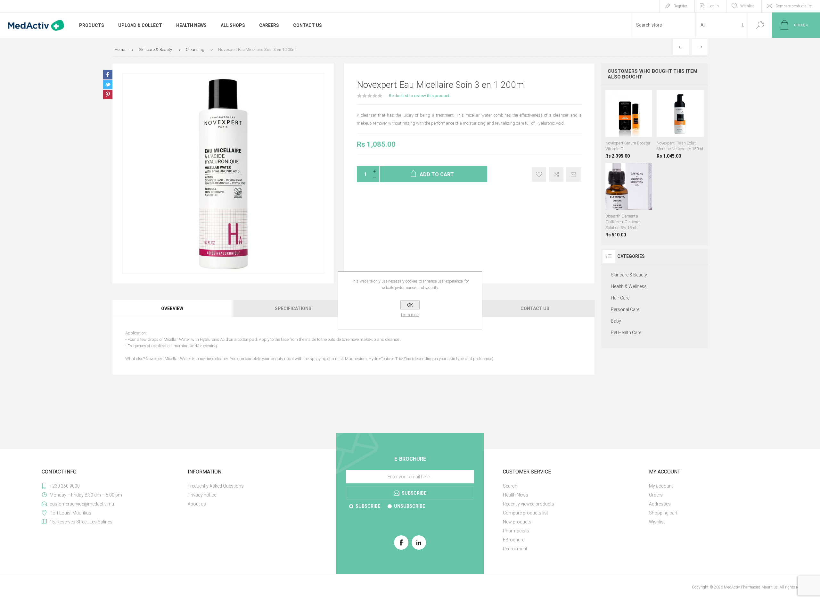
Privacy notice (202, 494)
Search (760, 25)
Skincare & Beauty (629, 274)
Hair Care (620, 297)
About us (197, 503)
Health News (515, 494)
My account (661, 486)
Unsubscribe (409, 506)
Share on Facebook (107, 74)
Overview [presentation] (172, 308)
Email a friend (573, 174)
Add (637, 127)
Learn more (410, 315)
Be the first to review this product (419, 95)
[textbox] (663, 25)
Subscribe (368, 506)
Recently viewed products (528, 503)
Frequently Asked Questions (216, 486)
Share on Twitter (107, 84)
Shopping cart (663, 512)
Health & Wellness (629, 286)
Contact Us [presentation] (535, 308)
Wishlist (657, 521)
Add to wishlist (539, 174)
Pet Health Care (626, 332)
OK (410, 305)
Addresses (660, 503)
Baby (616, 321)
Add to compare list (556, 174)
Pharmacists (516, 530)
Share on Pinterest (107, 94)
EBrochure (513, 539)
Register (680, 6)
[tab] (172, 308)
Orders (656, 494)
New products (517, 521)
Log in (714, 6)
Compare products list (794, 6)
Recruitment (515, 548)
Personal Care (625, 309)
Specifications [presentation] (293, 308)
